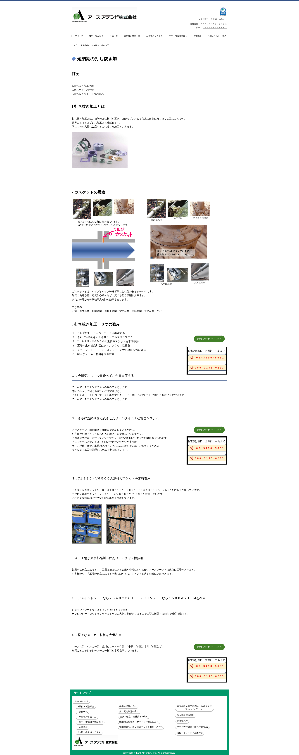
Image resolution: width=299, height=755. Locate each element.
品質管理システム (154, 36)
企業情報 (197, 36)
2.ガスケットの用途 (83, 90)
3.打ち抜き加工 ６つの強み (88, 94)
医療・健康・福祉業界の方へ (134, 716)
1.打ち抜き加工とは (83, 85)
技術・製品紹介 (96, 36)
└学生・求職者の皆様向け (90, 722)
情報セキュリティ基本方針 (190, 733)
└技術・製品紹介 (85, 706)
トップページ (77, 36)
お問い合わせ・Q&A (217, 36)
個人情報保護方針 (185, 715)
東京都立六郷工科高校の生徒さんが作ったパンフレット (194, 707)
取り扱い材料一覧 (132, 36)
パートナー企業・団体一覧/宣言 (192, 727)
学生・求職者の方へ (178, 36)
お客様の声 (182, 721)
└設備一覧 (82, 712)
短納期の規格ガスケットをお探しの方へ (139, 722)
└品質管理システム (86, 717)
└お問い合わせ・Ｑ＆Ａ (89, 732)
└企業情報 (82, 727)
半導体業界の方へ (128, 706)
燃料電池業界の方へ (129, 711)
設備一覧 (114, 36)
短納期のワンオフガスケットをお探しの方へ (141, 727)
